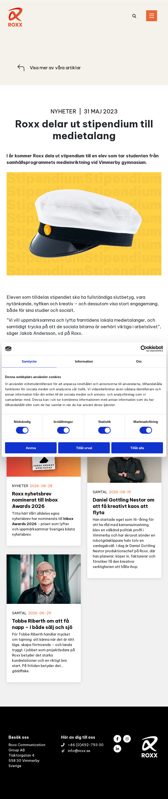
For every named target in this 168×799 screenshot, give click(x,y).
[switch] (63, 430)
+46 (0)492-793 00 (85, 745)
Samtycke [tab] (29, 361)
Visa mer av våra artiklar (55, 67)
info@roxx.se (79, 751)
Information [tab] (84, 361)
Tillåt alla (137, 448)
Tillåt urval (84, 448)
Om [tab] (139, 361)
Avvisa (31, 448)
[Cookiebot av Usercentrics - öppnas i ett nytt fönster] (144, 349)
